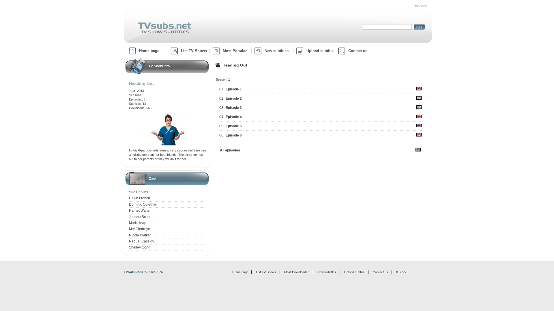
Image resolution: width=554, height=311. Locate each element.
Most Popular (235, 51)
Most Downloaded (296, 272)
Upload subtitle (320, 51)
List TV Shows (194, 51)
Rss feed (420, 6)
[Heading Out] (168, 115)
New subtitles (277, 51)
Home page (149, 51)
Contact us (357, 51)
